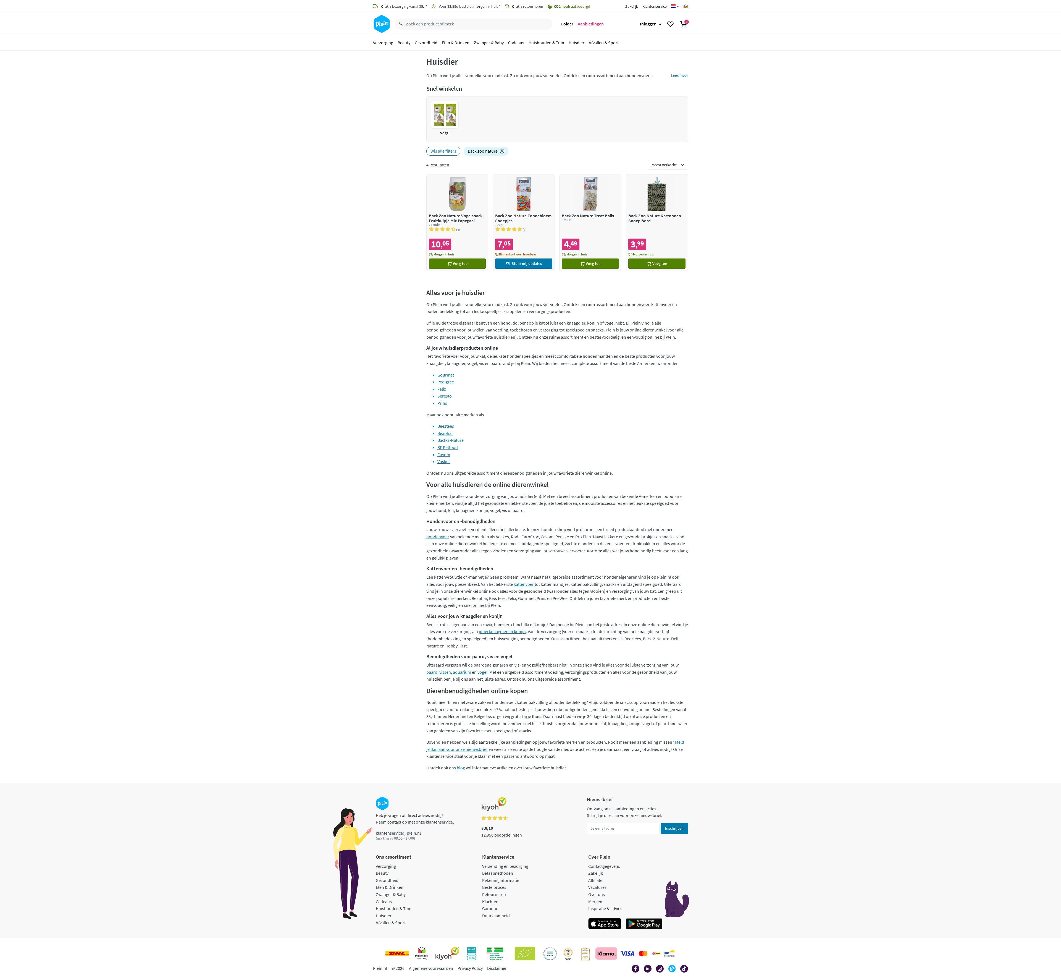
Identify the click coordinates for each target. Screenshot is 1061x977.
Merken (595, 901)
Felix (441, 389)
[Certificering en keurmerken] (524, 953)
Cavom (443, 454)
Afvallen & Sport (604, 42)
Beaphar (445, 433)
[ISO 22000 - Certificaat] (550, 953)
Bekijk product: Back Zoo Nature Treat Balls (590, 222)
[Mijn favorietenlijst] (670, 24)
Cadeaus (516, 42)
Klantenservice (654, 6)
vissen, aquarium (455, 672)
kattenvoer (524, 584)
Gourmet (445, 375)
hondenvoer (437, 536)
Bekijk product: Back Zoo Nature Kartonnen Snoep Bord (657, 222)
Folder (567, 24)
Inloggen (648, 24)
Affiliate (595, 880)
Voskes (443, 461)
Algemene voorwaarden (431, 968)
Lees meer (679, 75)
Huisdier (576, 42)
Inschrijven (674, 828)
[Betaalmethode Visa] (627, 953)
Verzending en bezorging (505, 866)
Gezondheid (426, 42)
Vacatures (597, 887)
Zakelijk (631, 6)
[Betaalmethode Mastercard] (643, 953)
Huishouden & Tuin (546, 42)
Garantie (490, 908)
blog (461, 767)
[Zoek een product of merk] (400, 24)
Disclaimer (497, 968)
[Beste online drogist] (568, 953)
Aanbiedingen (591, 24)
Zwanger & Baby (489, 42)
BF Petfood (447, 447)
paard (431, 672)
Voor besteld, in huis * (469, 6)
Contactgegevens (604, 866)
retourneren (527, 6)
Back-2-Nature (450, 440)
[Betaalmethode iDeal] (656, 953)
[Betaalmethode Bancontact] (669, 953)
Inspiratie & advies (605, 908)
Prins (442, 403)
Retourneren (494, 894)
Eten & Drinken (455, 42)
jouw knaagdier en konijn (502, 631)
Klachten (490, 901)
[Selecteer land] (675, 6)
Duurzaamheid (496, 915)
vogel (482, 672)
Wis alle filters (443, 151)
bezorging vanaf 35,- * (404, 6)
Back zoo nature (483, 151)
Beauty (404, 42)
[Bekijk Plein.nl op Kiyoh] (447, 953)
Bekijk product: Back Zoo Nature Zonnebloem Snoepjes (524, 222)
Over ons (596, 894)
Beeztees (445, 426)
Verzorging (383, 42)
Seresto (444, 396)
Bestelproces (494, 887)
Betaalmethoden (497, 873)
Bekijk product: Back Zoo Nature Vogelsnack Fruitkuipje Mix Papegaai (457, 222)
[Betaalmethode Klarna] (606, 953)
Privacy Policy (470, 968)
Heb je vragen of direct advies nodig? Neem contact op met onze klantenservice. (415, 819)
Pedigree (445, 382)
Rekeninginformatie (500, 880)
